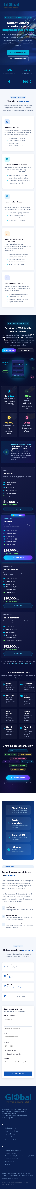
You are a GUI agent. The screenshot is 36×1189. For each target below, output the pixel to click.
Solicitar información (19, 53)
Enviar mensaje (19, 1074)
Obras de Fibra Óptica (11, 1131)
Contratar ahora (18, 557)
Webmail (7, 1165)
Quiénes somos (9, 1162)
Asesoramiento (26, 350)
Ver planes (10, 350)
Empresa (6, 1025)
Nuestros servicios (19, 59)
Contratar (18, 509)
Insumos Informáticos (11, 1137)
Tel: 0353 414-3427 (10, 1153)
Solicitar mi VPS (19, 778)
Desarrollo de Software (12, 1140)
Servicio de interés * (10, 1050)
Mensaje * (7, 1058)
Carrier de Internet (10, 1128)
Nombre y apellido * (10, 1015)
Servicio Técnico (10, 1134)
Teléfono (6, 1042)
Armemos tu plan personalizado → (21, 663)
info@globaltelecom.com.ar (15, 977)
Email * (6, 1033)
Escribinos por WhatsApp (14, 987)
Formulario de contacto (12, 1159)
